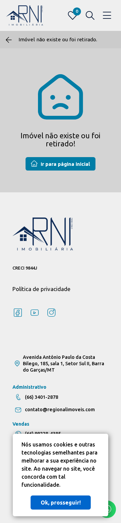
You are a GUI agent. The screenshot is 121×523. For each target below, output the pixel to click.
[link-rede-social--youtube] (34, 312)
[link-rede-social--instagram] (51, 312)
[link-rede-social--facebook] (17, 312)
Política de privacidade (41, 289)
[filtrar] (90, 15)
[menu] (107, 15)
